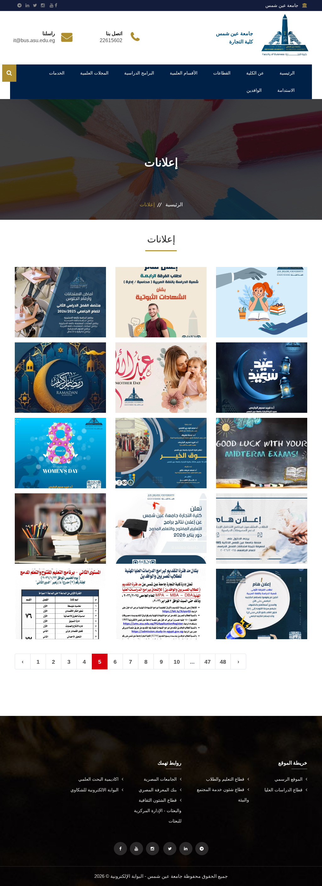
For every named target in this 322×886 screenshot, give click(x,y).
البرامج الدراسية (139, 72)
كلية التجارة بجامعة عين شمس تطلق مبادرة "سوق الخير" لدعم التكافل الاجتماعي (161, 446)
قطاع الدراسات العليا (283, 789)
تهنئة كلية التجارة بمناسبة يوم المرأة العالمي (60, 446)
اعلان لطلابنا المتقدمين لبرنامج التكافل (261, 521)
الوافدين (254, 90)
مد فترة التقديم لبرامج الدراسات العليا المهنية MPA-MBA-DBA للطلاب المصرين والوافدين (161, 597)
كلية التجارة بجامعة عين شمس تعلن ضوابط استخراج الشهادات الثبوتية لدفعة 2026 (161, 295)
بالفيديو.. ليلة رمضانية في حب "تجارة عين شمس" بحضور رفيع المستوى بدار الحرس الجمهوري (60, 370)
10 (177, 662)
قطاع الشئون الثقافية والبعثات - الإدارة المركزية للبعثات (157, 810)
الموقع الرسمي (289, 779)
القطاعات (221, 72)
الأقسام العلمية (183, 72)
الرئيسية (287, 72)
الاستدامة (286, 90)
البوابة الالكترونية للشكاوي (94, 789)
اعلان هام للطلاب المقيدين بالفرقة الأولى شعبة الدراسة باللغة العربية (262, 597)
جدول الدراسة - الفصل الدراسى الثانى (60, 521)
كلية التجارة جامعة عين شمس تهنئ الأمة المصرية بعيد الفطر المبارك (261, 371)
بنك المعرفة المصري (158, 789)
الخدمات (56, 72)
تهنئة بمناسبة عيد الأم (161, 371)
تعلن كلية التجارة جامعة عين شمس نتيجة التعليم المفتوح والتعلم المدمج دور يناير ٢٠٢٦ (161, 522)
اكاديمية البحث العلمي (98, 779)
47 (207, 662)
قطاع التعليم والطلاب (225, 779)
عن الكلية (255, 72)
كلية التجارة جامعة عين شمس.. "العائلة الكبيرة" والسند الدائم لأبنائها (261, 295)
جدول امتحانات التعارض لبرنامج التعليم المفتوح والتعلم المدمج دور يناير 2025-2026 (60, 597)
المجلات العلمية (94, 72)
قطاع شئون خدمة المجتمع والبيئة (223, 794)
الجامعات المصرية (160, 779)
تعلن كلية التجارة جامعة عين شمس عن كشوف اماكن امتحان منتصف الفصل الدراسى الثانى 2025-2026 (60, 295)
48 (223, 662)
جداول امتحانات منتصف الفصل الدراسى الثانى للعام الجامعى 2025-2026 (261, 446)
